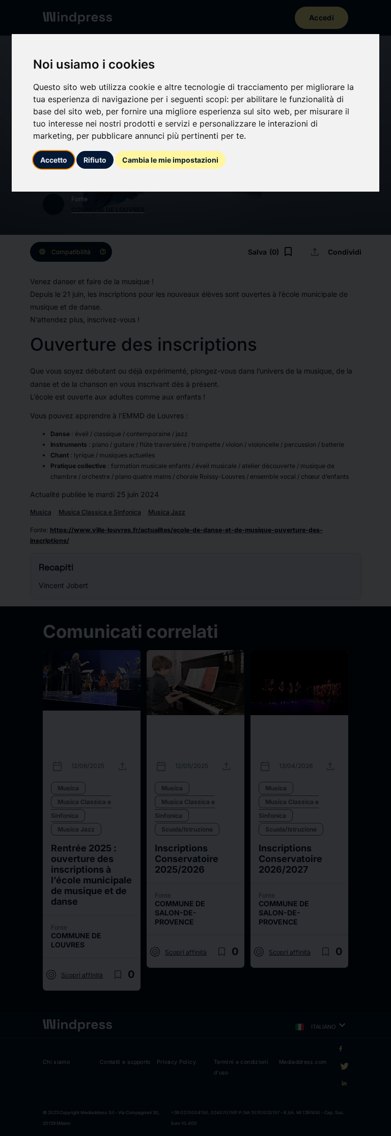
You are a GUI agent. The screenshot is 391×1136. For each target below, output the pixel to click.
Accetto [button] (53, 160)
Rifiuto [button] (94, 160)
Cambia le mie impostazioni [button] (170, 160)
